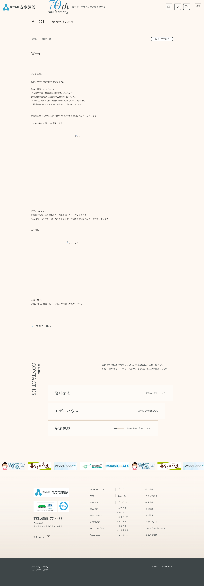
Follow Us (39, 537)
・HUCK (120, 512)
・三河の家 (121, 508)
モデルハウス (96, 515)
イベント (94, 502)
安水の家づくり (97, 489)
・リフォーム (122, 535)
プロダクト (123, 502)
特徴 (92, 496)
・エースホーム (123, 521)
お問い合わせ (151, 522)
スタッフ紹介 (151, 496)
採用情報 (149, 502)
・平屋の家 (121, 526)
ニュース (122, 496)
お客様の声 (95, 522)
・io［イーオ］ (123, 517)
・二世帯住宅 (122, 530)
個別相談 (149, 509)
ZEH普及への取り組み (155, 528)
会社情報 (149, 489)
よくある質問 (151, 535)
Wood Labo (95, 535)
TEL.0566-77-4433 (48, 518)
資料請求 (149, 515)
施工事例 (94, 509)
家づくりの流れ (97, 528)
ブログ (121, 489)
